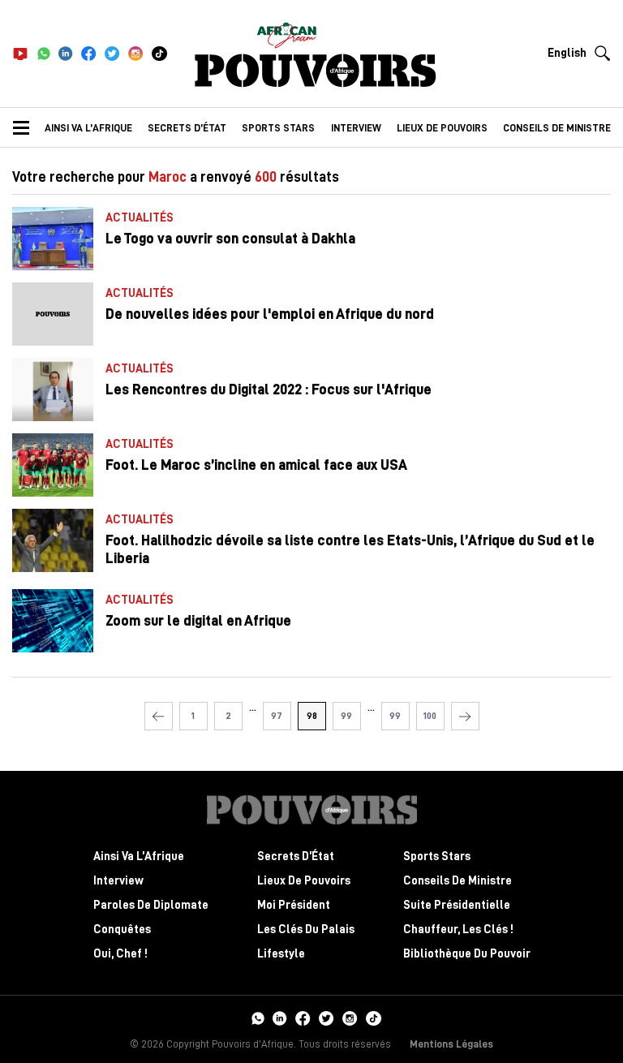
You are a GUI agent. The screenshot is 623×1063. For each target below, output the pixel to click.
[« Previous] (158, 716)
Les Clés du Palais (305, 929)
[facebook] (89, 53)
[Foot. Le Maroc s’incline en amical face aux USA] (52, 465)
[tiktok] (159, 53)
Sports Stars (278, 128)
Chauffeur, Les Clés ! (458, 929)
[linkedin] (65, 53)
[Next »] (465, 716)
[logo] (315, 70)
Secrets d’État (187, 128)
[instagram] (136, 53)
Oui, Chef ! (120, 954)
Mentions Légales (451, 1044)
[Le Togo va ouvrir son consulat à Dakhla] (52, 238)
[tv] (20, 53)
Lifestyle (281, 954)
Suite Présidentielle (456, 905)
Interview (356, 128)
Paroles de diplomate (150, 905)
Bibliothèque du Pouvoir (467, 954)
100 (429, 716)
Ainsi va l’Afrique (88, 128)
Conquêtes (122, 929)
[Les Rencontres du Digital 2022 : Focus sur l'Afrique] (52, 389)
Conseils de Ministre (457, 881)
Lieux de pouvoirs (442, 128)
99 (346, 716)
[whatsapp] (43, 53)
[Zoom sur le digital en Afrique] (52, 620)
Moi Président (293, 905)
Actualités (139, 218)
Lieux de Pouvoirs (303, 881)
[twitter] (112, 53)
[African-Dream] (286, 32)
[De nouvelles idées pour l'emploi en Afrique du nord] (52, 314)
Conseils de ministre (557, 128)
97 (276, 716)
